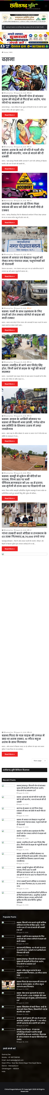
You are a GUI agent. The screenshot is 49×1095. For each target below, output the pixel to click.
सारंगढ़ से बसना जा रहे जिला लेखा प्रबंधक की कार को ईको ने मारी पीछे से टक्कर (22, 207)
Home (5, 52)
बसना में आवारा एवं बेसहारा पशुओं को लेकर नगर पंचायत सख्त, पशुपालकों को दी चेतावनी (23, 261)
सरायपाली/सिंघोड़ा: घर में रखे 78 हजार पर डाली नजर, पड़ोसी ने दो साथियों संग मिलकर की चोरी (31, 950)
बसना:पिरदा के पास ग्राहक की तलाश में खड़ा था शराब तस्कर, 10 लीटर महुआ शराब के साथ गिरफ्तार (23, 739)
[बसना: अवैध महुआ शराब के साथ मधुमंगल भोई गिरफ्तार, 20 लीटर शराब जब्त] (8, 973)
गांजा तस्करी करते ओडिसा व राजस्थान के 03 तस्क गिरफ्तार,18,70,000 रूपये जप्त (24, 535)
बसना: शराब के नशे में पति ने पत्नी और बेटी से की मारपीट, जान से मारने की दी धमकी (23, 153)
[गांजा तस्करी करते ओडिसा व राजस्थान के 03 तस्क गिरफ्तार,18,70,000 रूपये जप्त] (24, 515)
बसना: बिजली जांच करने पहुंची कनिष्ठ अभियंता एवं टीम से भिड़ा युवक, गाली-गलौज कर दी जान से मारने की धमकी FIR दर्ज (31, 926)
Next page (38, 761)
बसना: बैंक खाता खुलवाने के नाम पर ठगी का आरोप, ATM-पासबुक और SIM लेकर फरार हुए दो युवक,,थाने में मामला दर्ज (32, 997)
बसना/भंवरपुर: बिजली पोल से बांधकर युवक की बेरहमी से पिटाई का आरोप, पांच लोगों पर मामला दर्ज (24, 99)
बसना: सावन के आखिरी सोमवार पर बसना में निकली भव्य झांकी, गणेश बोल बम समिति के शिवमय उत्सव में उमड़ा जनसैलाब (23, 424)
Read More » (10, 115)
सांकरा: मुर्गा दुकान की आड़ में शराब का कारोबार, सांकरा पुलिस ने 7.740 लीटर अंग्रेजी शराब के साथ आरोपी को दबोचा (31, 1020)
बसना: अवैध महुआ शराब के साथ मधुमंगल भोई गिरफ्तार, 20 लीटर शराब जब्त (32, 972)
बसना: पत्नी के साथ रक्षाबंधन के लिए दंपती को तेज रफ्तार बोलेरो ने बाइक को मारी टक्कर (23, 315)
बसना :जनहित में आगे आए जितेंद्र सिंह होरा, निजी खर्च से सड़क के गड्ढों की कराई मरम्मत (23, 369)
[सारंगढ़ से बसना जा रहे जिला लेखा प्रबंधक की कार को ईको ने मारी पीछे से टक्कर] (24, 185)
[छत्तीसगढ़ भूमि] (24, 6)
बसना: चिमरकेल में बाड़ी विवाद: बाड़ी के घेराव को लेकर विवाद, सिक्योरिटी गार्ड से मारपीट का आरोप (32, 1009)
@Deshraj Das (8, 93)
